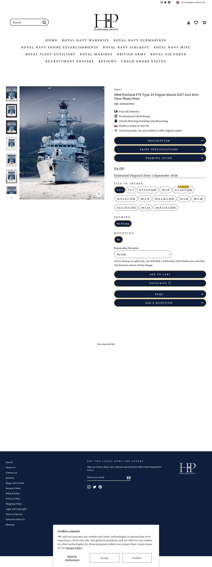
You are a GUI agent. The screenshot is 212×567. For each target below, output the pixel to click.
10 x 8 (165, 190)
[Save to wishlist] (99, 194)
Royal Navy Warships (85, 40)
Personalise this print (126, 248)
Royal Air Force (169, 54)
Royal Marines (96, 54)
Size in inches (128, 183)
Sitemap (10, 524)
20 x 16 (145, 198)
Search (9, 462)
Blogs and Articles (15, 483)
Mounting (124, 233)
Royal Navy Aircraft (126, 47)
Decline (136, 557)
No (118, 239)
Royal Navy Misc (172, 47)
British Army (131, 54)
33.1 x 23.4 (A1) (126, 207)
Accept (105, 557)
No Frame (123, 223)
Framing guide (159, 158)
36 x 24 (145, 207)
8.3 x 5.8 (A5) (148, 190)
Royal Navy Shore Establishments (60, 47)
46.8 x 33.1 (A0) (165, 207)
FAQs (159, 294)
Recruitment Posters (70, 61)
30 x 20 (198, 198)
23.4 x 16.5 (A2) (164, 198)
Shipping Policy (14, 503)
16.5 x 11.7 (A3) (126, 198)
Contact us (11, 472)
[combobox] (29, 22)
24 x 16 (184, 198)
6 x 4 (120, 190)
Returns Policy (13, 488)
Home (51, 40)
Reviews (108, 61)
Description (159, 140)
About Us (10, 467)
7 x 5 (131, 190)
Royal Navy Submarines (140, 40)
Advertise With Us (15, 519)
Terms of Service (14, 514)
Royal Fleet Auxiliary (50, 54)
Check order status (143, 61)
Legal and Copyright (16, 509)
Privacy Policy (74, 547)
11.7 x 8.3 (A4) (183, 190)
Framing (122, 217)
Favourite (158, 283)
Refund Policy (13, 493)
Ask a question (159, 302)
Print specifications (159, 149)
